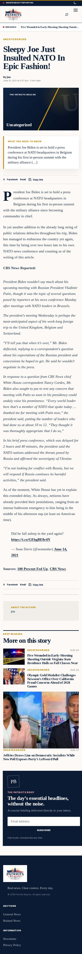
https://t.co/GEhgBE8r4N (30, 539)
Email (23, 179)
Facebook (12, 179)
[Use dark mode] (74, 3)
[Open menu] (75, 14)
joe (9, 77)
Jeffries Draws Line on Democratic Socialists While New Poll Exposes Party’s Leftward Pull (39, 757)
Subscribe (44, 830)
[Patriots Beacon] (13, 14)
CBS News (58, 569)
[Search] (66, 14)
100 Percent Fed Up (32, 569)
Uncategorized (15, 39)
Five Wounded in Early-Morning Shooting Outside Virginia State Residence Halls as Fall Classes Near (50, 27)
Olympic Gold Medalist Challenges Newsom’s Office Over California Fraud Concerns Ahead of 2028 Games (51, 680)
